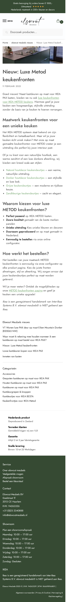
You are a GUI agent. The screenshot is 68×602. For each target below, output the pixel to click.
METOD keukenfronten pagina (26, 290)
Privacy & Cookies (43, 592)
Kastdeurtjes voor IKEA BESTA (18, 396)
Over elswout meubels (14, 470)
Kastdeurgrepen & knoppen (17, 392)
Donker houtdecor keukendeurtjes (25, 178)
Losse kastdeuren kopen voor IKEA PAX (23, 351)
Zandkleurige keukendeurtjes (22, 193)
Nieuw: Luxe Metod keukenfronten (20, 345)
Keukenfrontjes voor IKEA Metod (19, 401)
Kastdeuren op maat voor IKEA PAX (21, 387)
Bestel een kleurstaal (13, 481)
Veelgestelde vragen (13, 474)
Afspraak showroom (13, 477)
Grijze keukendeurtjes (18, 186)
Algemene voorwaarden (25, 592)
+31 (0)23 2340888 (13, 510)
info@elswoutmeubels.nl (15, 515)
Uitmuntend (32, 6)
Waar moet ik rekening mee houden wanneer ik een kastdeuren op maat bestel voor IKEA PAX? (29, 338)
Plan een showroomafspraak (17, 530)
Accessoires (9, 374)
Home (5, 42)
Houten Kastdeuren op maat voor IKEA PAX (25, 383)
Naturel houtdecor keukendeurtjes (25, 170)
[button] (59, 21)
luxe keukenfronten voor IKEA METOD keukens (31, 100)
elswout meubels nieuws (22, 42)
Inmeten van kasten (12, 356)
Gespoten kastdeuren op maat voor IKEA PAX (26, 378)
